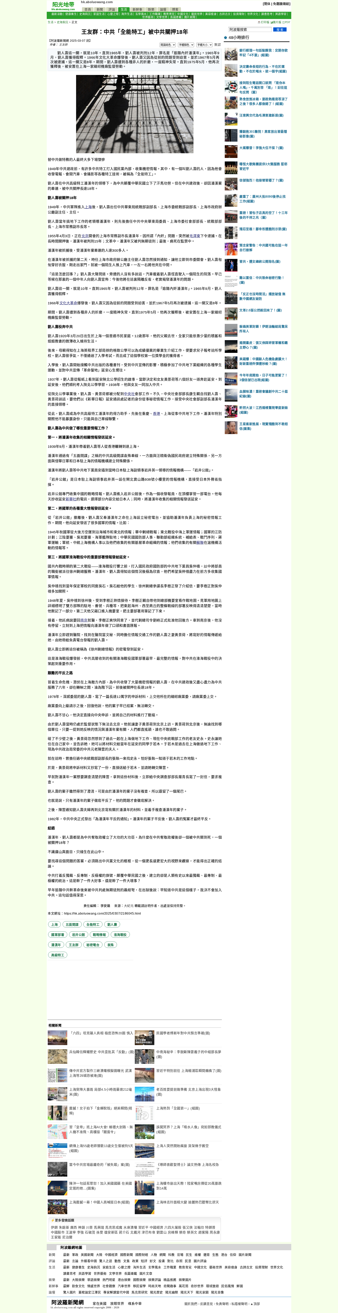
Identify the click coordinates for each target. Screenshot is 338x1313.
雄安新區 (111, 1232)
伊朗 (54, 1227)
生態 (215, 1254)
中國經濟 (156, 1227)
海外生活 (127, 14)
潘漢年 (56, 945)
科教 (171, 1254)
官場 (180, 1254)
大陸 (99, 1254)
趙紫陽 (203, 1232)
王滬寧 (71, 1232)
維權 (198, 1254)
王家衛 (56, 1237)
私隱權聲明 (239, 1304)
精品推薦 (170, 1279)
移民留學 (139, 1286)
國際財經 (141, 1254)
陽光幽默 (171, 1292)
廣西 (73, 1227)
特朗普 (210, 1227)
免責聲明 (222, 1304)
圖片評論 (200, 1261)
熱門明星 (108, 1279)
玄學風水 (141, 14)
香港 (156, 414)
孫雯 (99, 1232)
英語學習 (281, 14)
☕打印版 (263, 22)
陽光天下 (187, 1292)
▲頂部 (255, 1304)
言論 (75, 1261)
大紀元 (129, 905)
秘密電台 (92, 945)
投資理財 (239, 14)
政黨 (135, 1261)
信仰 (233, 1254)
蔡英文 (192, 1232)
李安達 (106, 905)
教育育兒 (169, 14)
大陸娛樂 (78, 1279)
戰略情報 (99, 934)
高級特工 (57, 955)
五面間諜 (72, 924)
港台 (224, 1254)
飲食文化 (78, 1286)
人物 (154, 1254)
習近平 (143, 1227)
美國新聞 (87, 1254)
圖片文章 (145, 1273)
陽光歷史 (156, 1292)
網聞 (162, 1254)
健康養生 (71, 14)
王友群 (63, 44)
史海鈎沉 (85, 14)
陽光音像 (217, 1292)
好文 (153, 1261)
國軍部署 (57, 934)
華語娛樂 (93, 1279)
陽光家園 (202, 1292)
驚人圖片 (69, 1292)
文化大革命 (68, 303)
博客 (175, 9)
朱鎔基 (64, 1227)
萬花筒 (184, 1286)
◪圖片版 (275, 22)
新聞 (100, 9)
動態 (117, 1261)
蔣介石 (124, 1232)
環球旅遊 (212, 1286)
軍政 (75, 1254)
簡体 (267, 3)
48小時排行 (239, 37)
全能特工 (92, 924)
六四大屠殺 (173, 1227)
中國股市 (58, 1232)
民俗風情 (227, 1286)
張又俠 (187, 1227)
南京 (84, 620)
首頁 (87, 9)
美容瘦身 (211, 14)
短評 (144, 1261)
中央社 (129, 394)
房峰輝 (173, 1232)
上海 (88, 207)
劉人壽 (112, 924)
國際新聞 (126, 1254)
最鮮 (66, 1286)
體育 (206, 1254)
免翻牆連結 (281, 3)
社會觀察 (108, 1286)
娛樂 (151, 9)
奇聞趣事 (170, 1286)
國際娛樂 (139, 1279)
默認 (217, 44)
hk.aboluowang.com (97, 2)
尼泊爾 (67, 1237)
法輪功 (199, 1227)
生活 (124, 9)
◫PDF (286, 22)
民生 (189, 1254)
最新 (66, 1254)
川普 (89, 1227)
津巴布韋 (148, 1232)
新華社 (71, 499)
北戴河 (135, 1232)
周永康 (215, 1232)
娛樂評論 (154, 1279)
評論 (112, 9)
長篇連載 (176, 17)
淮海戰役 (120, 934)
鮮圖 (239, 1286)
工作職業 (155, 14)
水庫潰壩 (130, 1227)
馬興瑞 (99, 1227)
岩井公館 (78, 934)
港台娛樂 (124, 1279)
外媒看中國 (89, 1261)
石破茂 (90, 1232)
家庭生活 (99, 14)
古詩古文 (225, 14)
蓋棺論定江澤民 (89, 1292)
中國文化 (183, 14)
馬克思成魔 (113, 1227)
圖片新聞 (190, 17)
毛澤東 (195, 236)
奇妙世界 (197, 1286)
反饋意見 (206, 1304)
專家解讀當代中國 (116, 1292)
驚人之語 (105, 1261)
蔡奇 (182, 1232)
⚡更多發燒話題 (62, 1220)
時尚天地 (154, 1286)
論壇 (163, 9)
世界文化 (253, 14)
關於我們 (190, 1304)
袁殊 (110, 945)
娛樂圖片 (185, 1279)
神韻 (81, 1227)
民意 (188, 1261)
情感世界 (93, 1286)
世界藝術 (148, 17)
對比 (170, 1261)
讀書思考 (266, 14)
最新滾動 (57, 14)
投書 (161, 1261)
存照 (179, 1261)
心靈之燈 (113, 14)
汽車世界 (124, 1286)
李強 (80, 1232)
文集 (126, 1261)
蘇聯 (200, 543)
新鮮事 (137, 9)
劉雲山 (161, 1232)
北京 (85, 236)
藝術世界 (197, 14)
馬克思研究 (139, 1292)
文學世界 (162, 17)
